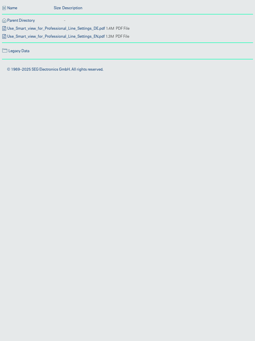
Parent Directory (21, 20)
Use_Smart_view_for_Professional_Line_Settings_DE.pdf (56, 28)
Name (12, 7)
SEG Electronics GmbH (51, 69)
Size (57, 7)
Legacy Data (18, 50)
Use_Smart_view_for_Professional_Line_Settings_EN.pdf (56, 36)
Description (72, 7)
